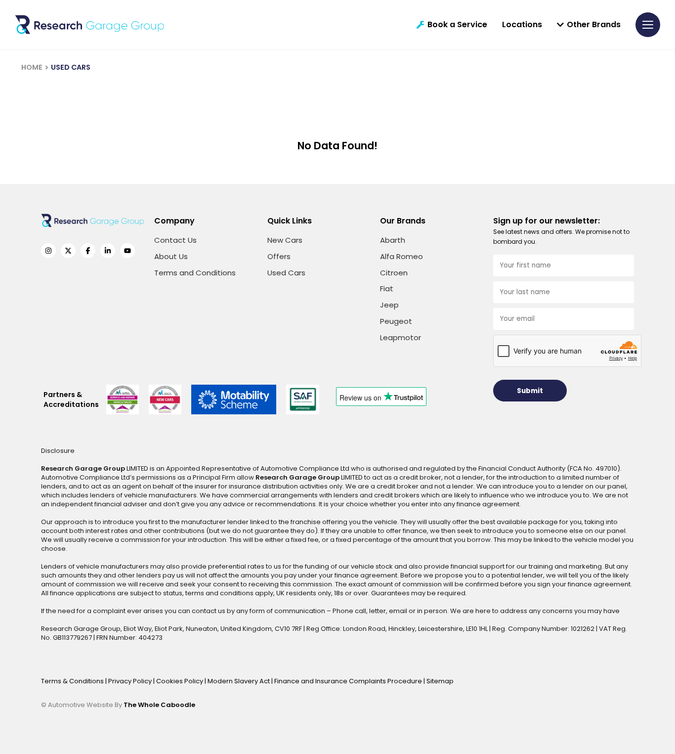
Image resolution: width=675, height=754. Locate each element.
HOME (31, 67)
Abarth (392, 240)
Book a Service (457, 25)
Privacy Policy (130, 681)
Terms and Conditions (195, 272)
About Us (171, 256)
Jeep (389, 305)
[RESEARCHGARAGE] (90, 25)
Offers (279, 256)
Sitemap (440, 681)
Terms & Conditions (73, 681)
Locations (522, 25)
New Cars (284, 240)
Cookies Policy (180, 681)
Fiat (386, 288)
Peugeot (396, 321)
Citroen (394, 272)
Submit (530, 391)
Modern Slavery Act (239, 681)
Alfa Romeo (401, 256)
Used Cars (286, 272)
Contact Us (175, 240)
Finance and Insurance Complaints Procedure (348, 681)
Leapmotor (400, 337)
